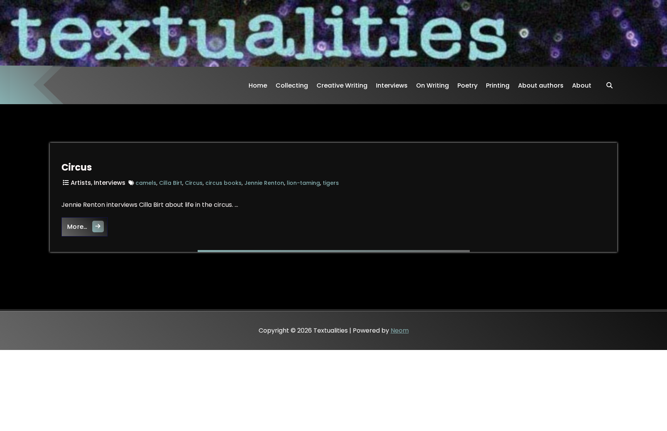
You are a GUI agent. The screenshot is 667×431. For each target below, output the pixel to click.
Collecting (292, 85)
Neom (400, 330)
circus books (223, 183)
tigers (331, 183)
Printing (498, 85)
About (581, 85)
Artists (81, 182)
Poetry (467, 85)
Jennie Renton (264, 183)
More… (87, 226)
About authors (541, 85)
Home (258, 85)
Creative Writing (342, 85)
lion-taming (303, 183)
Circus (76, 167)
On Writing (432, 85)
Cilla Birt (170, 183)
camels (145, 183)
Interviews (392, 85)
